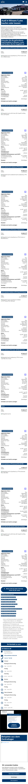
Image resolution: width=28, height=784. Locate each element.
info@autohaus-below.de (10, 655)
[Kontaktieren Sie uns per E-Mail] (23, 2)
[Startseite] (2, 1)
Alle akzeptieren (14, 780)
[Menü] (26, 2)
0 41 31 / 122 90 (8, 658)
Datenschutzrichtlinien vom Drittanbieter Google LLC (12, 720)
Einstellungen (14, 777)
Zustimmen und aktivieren (14, 725)
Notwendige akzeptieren (14, 773)
